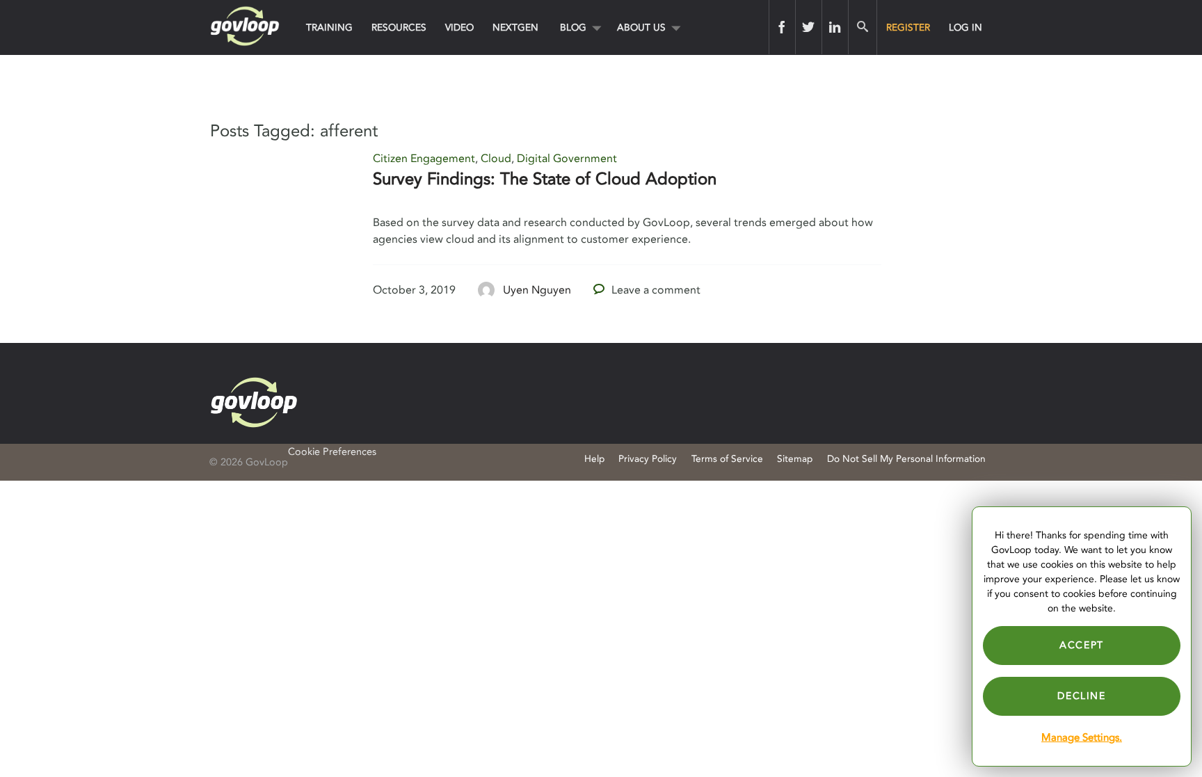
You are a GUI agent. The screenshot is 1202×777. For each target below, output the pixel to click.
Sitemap (794, 458)
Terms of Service (727, 458)
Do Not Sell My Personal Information (906, 458)
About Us (641, 27)
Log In (965, 27)
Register (908, 27)
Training (329, 27)
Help (594, 458)
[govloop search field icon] (862, 27)
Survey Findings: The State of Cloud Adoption (544, 179)
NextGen (515, 27)
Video (459, 27)
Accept (1081, 645)
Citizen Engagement (424, 158)
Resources (398, 27)
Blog (573, 27)
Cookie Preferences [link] (332, 451)
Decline (1081, 696)
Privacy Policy (647, 458)
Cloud (496, 158)
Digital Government (567, 158)
